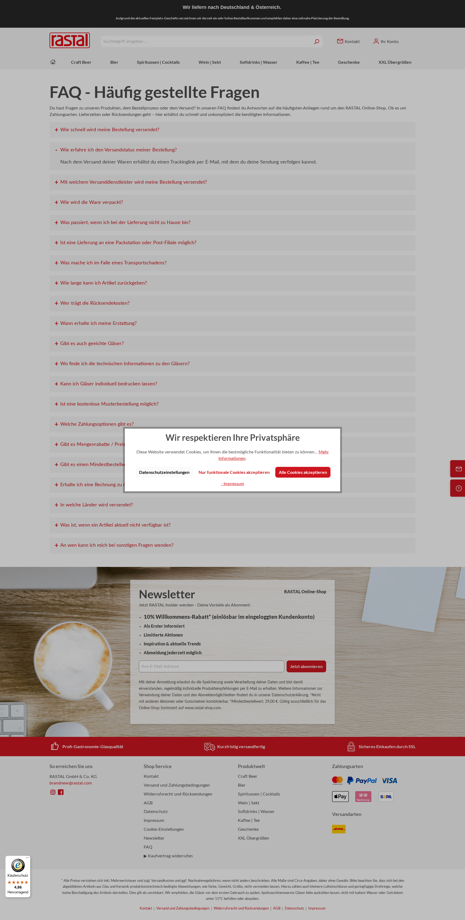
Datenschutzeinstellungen (164, 472)
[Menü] (27, 859)
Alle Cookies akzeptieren (303, 472)
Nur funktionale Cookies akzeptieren (234, 472)
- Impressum (232, 484)
